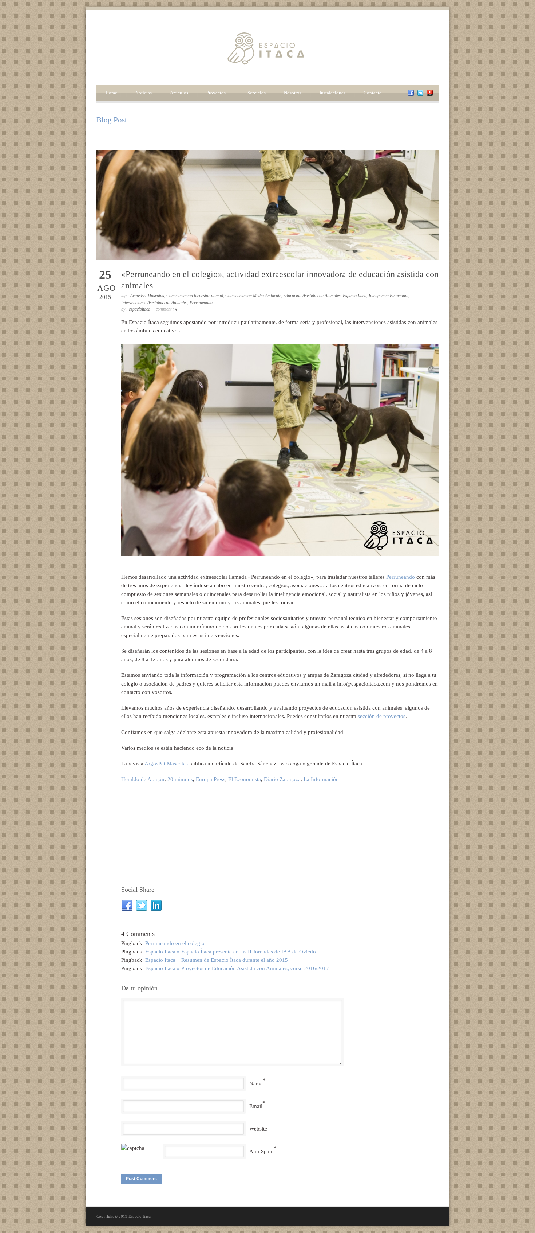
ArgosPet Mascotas (147, 295)
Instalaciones (332, 92)
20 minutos (180, 779)
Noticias (143, 92)
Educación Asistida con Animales (312, 295)
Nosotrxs (292, 92)
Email (255, 1106)
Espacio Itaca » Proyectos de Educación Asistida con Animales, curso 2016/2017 (237, 968)
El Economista (244, 779)
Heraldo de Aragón (143, 779)
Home (111, 92)
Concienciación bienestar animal (194, 295)
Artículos (179, 92)
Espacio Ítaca (354, 295)
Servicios (255, 92)
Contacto (373, 92)
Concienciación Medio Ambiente (253, 295)
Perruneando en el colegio (175, 943)
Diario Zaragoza (282, 779)
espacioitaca (139, 309)
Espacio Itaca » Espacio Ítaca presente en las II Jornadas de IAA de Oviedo (230, 952)
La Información (321, 779)
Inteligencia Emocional (388, 295)
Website (258, 1129)
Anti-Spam (261, 1151)
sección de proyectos (381, 716)
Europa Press (210, 779)
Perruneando (201, 302)
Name (256, 1083)
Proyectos (216, 92)
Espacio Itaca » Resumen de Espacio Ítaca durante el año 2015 (216, 960)
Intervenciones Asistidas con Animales (154, 302)
